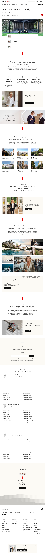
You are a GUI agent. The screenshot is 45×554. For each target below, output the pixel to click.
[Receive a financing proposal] (22, 117)
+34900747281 (32, 512)
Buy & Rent (4, 4)
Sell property (9, 4)
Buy (2, 12)
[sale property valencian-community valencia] (27, 170)
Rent (5, 12)
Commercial (21, 4)
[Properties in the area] (13, 157)
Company (25, 4)
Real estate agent (15, 4)
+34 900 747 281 (23, 484)
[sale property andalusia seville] (42, 170)
